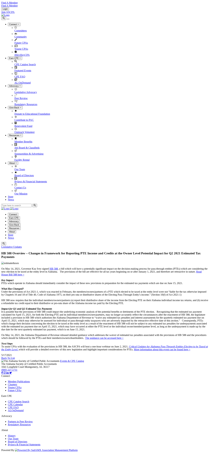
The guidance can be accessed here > (104, 338)
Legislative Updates (11, 246)
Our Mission (20, 193)
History (12, 435)
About (12, 163)
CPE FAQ (19, 76)
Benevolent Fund (23, 126)
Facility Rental (22, 159)
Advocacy (14, 86)
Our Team (19, 169)
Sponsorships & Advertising (28, 153)
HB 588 (54, 268)
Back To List (8, 358)
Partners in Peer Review (20, 421)
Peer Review (21, 98)
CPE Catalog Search (25, 64)
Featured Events (22, 70)
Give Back (14, 107)
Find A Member (9, 2)
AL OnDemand (22, 82)
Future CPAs (21, 42)
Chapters (12, 384)
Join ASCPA (8, 12)
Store (10, 196)
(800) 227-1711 (9, 369)
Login (5, 9)
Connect (13, 24)
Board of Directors (24, 175)
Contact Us (20, 187)
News (11, 199)
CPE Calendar (15, 404)
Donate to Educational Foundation (32, 113)
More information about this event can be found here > (162, 349)
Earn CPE (14, 58)
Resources (14, 135)
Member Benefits (23, 141)
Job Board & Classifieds (27, 147)
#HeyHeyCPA (22, 55)
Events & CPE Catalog (72, 361)
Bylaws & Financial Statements (30, 181)
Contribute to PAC (24, 120)
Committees (20, 30)
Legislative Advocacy (25, 92)
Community (20, 36)
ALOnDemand (16, 410)
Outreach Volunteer (24, 132)
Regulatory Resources (25, 104)
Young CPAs (21, 48)
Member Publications (19, 381)
